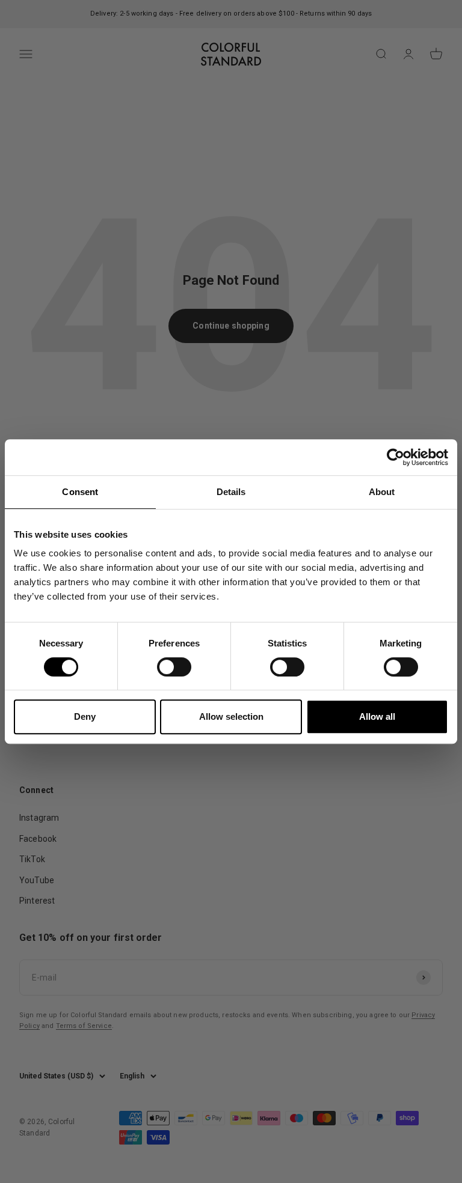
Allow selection (231, 716)
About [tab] (382, 492)
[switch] (174, 667)
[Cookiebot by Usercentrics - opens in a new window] (395, 457)
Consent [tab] (80, 492)
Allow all (377, 716)
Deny (85, 716)
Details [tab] (231, 492)
